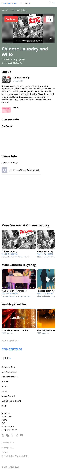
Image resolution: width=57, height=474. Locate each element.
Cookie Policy (8, 442)
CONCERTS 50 (9, 3)
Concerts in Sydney (19, 10)
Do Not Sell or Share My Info (15, 456)
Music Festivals (9, 396)
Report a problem (10, 340)
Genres (5, 381)
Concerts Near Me (10, 376)
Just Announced (9, 372)
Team (4, 419)
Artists (5, 386)
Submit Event (8, 426)
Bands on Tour (8, 367)
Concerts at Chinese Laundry (29, 225)
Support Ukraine (9, 429)
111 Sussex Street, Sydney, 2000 (24, 170)
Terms (4, 452)
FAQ (3, 423)
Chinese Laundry (10, 162)
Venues (5, 391)
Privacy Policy (8, 447)
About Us (6, 413)
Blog (4, 405)
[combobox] (25, 3)
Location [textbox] (24, 3)
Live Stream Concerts (11, 400)
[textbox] (7, 358)
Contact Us (7, 416)
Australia (5, 10)
